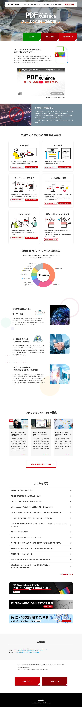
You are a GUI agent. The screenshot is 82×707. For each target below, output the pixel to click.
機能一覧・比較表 (45, 4)
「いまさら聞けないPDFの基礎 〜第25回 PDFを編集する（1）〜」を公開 (28, 650)
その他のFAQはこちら (65, 574)
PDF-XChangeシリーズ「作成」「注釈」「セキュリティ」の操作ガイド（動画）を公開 (31, 649)
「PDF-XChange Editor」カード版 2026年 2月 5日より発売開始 (27, 652)
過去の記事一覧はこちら (41, 464)
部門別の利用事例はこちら (17, 167)
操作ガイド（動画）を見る (31, 167)
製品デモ (32, 37)
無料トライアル (69, 4)
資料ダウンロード (68, 37)
